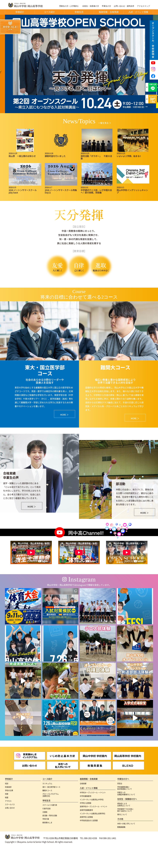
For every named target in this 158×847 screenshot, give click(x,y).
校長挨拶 (8, 787)
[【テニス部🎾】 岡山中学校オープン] (98, 643)
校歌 (6, 794)
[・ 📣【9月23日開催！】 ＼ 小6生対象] (60, 606)
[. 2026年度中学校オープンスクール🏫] (98, 718)
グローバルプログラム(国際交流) (50, 795)
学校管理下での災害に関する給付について (125, 810)
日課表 (44, 812)
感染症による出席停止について (123, 804)
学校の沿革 (9, 790)
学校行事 (45, 819)
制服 (6, 797)
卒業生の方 (106, 6)
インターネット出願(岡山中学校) (92, 799)
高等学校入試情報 (86, 817)
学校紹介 (9, 779)
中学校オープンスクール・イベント (93, 792)
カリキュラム (47, 783)
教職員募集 (121, 827)
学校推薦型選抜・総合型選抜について (124, 788)
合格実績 (83, 783)
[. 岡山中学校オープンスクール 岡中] (23, 681)
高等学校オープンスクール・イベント (93, 806)
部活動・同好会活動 (49, 815)
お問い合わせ (10, 808)
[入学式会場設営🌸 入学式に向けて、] (135, 718)
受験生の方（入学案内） (69, 6)
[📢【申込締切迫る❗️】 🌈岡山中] (98, 681)
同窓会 (119, 783)
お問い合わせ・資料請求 (124, 6)
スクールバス (10, 804)
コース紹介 (47, 779)
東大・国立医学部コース (51, 787)
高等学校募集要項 (86, 810)
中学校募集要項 (85, 796)
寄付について (122, 814)
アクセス (8, 801)
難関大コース (47, 790)
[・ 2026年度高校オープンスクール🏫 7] (60, 718)
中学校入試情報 (85, 803)
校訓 (6, 783)
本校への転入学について (126, 823)
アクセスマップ (143, 6)
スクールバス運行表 (49, 805)
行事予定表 (46, 808)
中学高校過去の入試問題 (89, 820)
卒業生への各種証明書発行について (126, 793)
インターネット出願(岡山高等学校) (92, 813)
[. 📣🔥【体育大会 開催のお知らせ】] (23, 606)
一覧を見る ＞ (104, 122)
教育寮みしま (47, 822)
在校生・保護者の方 (90, 6)
